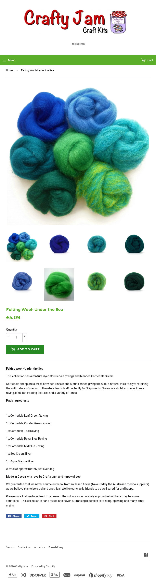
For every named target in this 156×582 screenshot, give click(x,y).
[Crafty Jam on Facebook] (146, 555)
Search (10, 547)
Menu (11, 60)
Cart (150, 60)
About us (39, 547)
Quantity (11, 329)
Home (9, 70)
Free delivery (56, 547)
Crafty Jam (21, 566)
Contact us (24, 547)
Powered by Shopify (43, 566)
